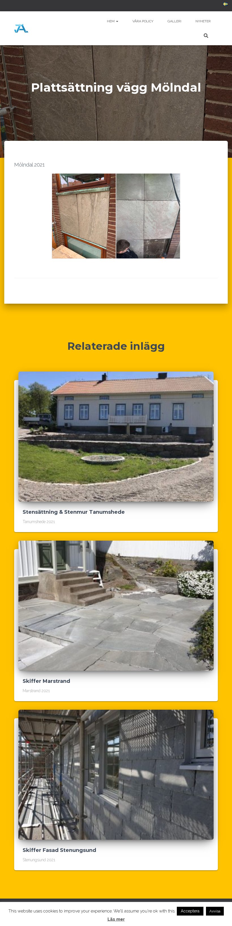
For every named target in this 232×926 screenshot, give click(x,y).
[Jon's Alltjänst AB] (21, 28)
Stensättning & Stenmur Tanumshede (74, 512)
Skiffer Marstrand (46, 681)
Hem (111, 21)
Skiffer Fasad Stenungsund (59, 850)
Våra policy (142, 21)
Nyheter (203, 21)
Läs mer (116, 919)
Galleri (174, 21)
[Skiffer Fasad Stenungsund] (116, 774)
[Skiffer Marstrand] (116, 605)
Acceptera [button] (190, 911)
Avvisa (214, 911)
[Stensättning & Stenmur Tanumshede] (116, 436)
